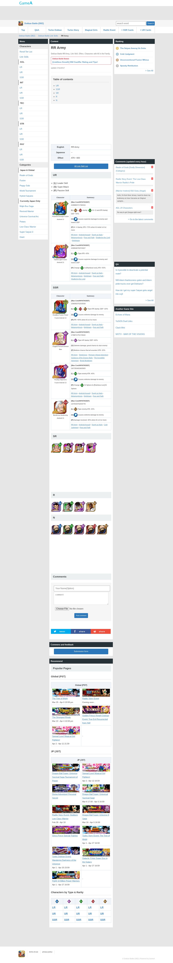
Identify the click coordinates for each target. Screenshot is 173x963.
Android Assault (84, 235)
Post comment (81, 615)
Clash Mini (120, 327)
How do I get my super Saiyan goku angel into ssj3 (134, 292)
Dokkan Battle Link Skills (48, 36)
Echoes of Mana (123, 314)
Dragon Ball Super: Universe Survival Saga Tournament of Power (65, 777)
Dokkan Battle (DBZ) (34, 23)
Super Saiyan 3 (26, 232)
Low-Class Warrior (28, 227)
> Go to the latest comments (140, 219)
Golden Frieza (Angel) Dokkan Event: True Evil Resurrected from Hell (95, 719)
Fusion (23, 180)
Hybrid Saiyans (26, 196)
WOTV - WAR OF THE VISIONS (130, 334)
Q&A (37, 30)
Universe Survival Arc (29, 216)
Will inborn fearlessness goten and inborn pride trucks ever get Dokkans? (134, 282)
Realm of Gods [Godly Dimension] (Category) (130, 169)
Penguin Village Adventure (98, 355)
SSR (58, 89)
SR (57, 93)
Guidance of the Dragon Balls (82, 358)
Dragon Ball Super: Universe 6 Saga (95, 817)
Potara (22, 221)
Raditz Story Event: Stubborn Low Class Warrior (65, 817)
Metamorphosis (76, 238)
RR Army (74, 235)
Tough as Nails (97, 235)
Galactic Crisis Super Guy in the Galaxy (94, 860)
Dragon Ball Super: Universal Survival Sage (95, 796)
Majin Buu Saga (27, 206)
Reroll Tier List (26, 52)
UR (57, 85)
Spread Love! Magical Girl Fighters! (63, 738)
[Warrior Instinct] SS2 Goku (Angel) (131, 191)
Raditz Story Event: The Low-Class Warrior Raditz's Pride (131, 180)
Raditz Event (109, 30)
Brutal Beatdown (86, 361)
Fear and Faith (89, 238)
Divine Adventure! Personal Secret (64, 796)
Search (150, 23)
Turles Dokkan (55, 30)
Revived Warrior (27, 211)
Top (23, 30)
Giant (22, 237)
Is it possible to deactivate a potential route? (132, 272)
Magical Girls (91, 30)
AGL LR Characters (124, 208)
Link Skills (24, 57)
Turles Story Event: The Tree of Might (96, 837)
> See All (149, 70)
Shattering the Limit (103, 238)
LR (53, 907)
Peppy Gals (25, 185)
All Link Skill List (81, 166)
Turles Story (73, 30)
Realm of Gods (26, 175)
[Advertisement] (86, 13)
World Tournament (28, 191)
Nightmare (76, 241)
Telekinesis (83, 355)
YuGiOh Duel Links (124, 321)
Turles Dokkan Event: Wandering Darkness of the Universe (64, 860)
